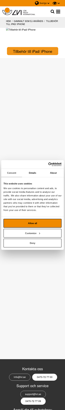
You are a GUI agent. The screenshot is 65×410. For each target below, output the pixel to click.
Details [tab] (32, 172)
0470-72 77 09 (33, 401)
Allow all (32, 223)
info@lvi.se (20, 377)
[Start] (18, 11)
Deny (32, 243)
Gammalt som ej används (28, 21)
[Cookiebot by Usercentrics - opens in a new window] (48, 164)
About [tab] (53, 172)
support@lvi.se (33, 394)
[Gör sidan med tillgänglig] (56, 3)
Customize (30, 233)
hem (8, 21)
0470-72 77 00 (44, 377)
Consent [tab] (11, 172)
